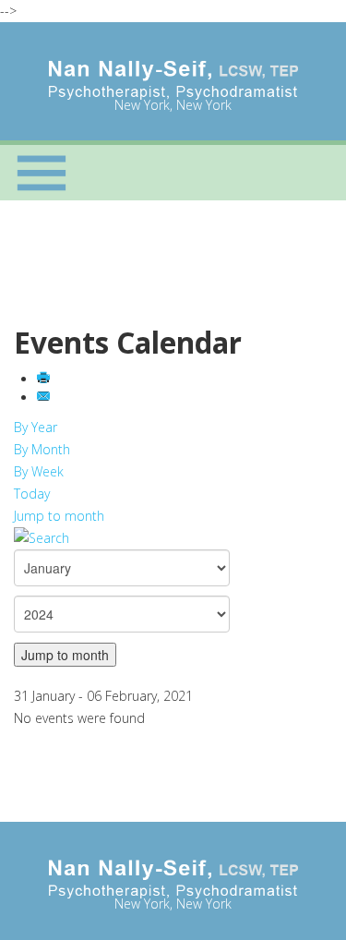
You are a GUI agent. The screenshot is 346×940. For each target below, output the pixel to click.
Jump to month (59, 515)
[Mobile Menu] (41, 172)
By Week (39, 471)
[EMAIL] (45, 397)
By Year (35, 427)
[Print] (45, 379)
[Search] (173, 538)
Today (32, 493)
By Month (42, 449)
